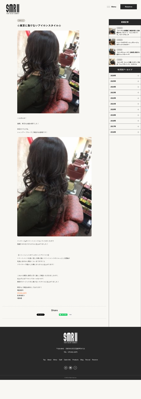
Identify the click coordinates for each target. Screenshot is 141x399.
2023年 (113, 92)
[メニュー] (111, 6)
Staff (60, 360)
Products (75, 360)
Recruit (87, 360)
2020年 (113, 109)
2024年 (113, 87)
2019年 (113, 115)
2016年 (113, 132)
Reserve (128, 6)
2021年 (113, 104)
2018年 (113, 121)
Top (44, 360)
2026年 (113, 75)
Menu (55, 360)
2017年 (113, 126)
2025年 (113, 81)
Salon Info (67, 360)
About (49, 360)
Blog (81, 360)
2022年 (113, 98)
